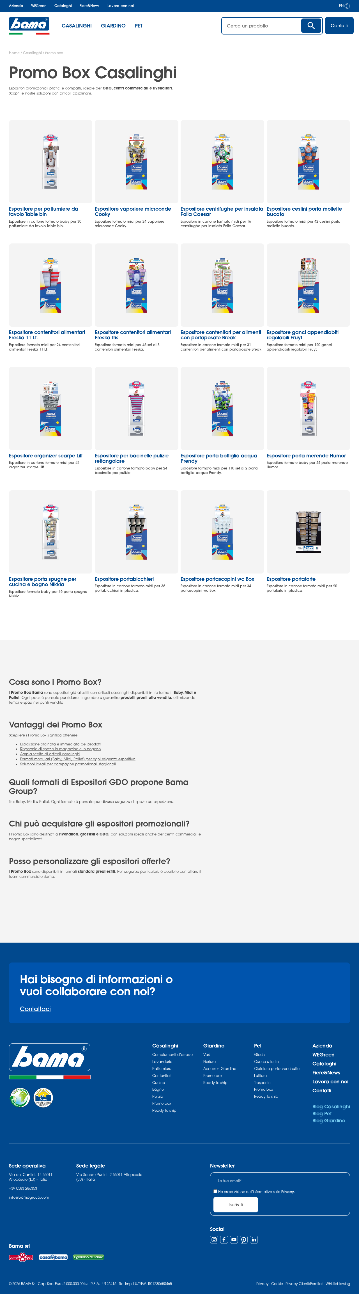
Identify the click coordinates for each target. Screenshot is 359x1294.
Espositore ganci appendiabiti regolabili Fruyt (303, 335)
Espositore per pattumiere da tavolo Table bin (43, 212)
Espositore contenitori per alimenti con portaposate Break (221, 335)
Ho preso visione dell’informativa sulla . (256, 1192)
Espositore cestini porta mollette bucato (304, 212)
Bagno (158, 1089)
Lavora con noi (120, 6)
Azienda (16, 6)
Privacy (287, 1192)
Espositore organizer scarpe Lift (45, 455)
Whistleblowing (338, 1284)
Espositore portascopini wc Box (217, 579)
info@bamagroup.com (29, 1197)
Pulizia (157, 1096)
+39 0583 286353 (23, 1188)
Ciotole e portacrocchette (277, 1068)
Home (14, 52)
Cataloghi (63, 6)
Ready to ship (164, 1110)
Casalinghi (32, 52)
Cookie (277, 1284)
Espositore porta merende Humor (306, 455)
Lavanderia (162, 1061)
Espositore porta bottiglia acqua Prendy (219, 458)
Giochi (260, 1054)
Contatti (321, 1090)
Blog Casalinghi (331, 1106)
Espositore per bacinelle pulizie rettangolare (132, 458)
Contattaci (35, 1008)
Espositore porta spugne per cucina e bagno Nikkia (42, 582)
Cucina (158, 1082)
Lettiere (260, 1075)
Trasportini (262, 1082)
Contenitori (161, 1075)
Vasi (206, 1054)
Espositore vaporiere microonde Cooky (133, 212)
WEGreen (39, 6)
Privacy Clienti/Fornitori (304, 1284)
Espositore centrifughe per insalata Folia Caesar (222, 212)
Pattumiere (161, 1068)
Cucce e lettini (267, 1061)
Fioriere (209, 1061)
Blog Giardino (328, 1120)
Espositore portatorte (291, 579)
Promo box (161, 1103)
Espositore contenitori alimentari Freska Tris (133, 335)
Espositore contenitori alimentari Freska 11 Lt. (47, 335)
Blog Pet (322, 1113)
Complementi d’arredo (172, 1054)
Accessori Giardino (219, 1068)
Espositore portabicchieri (124, 579)
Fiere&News (89, 6)
